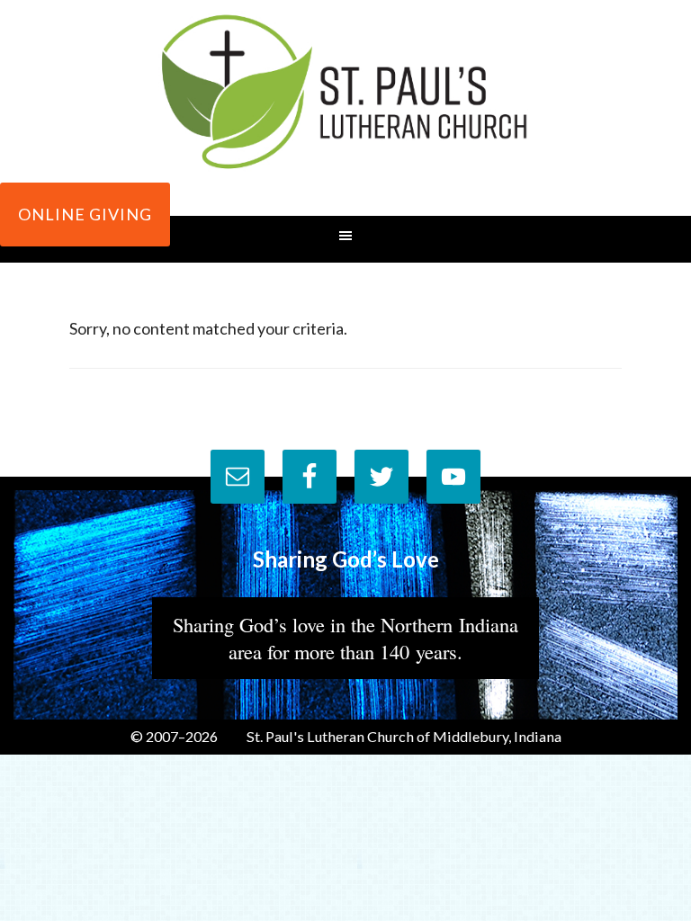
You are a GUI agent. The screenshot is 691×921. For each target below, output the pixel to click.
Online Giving (85, 214)
